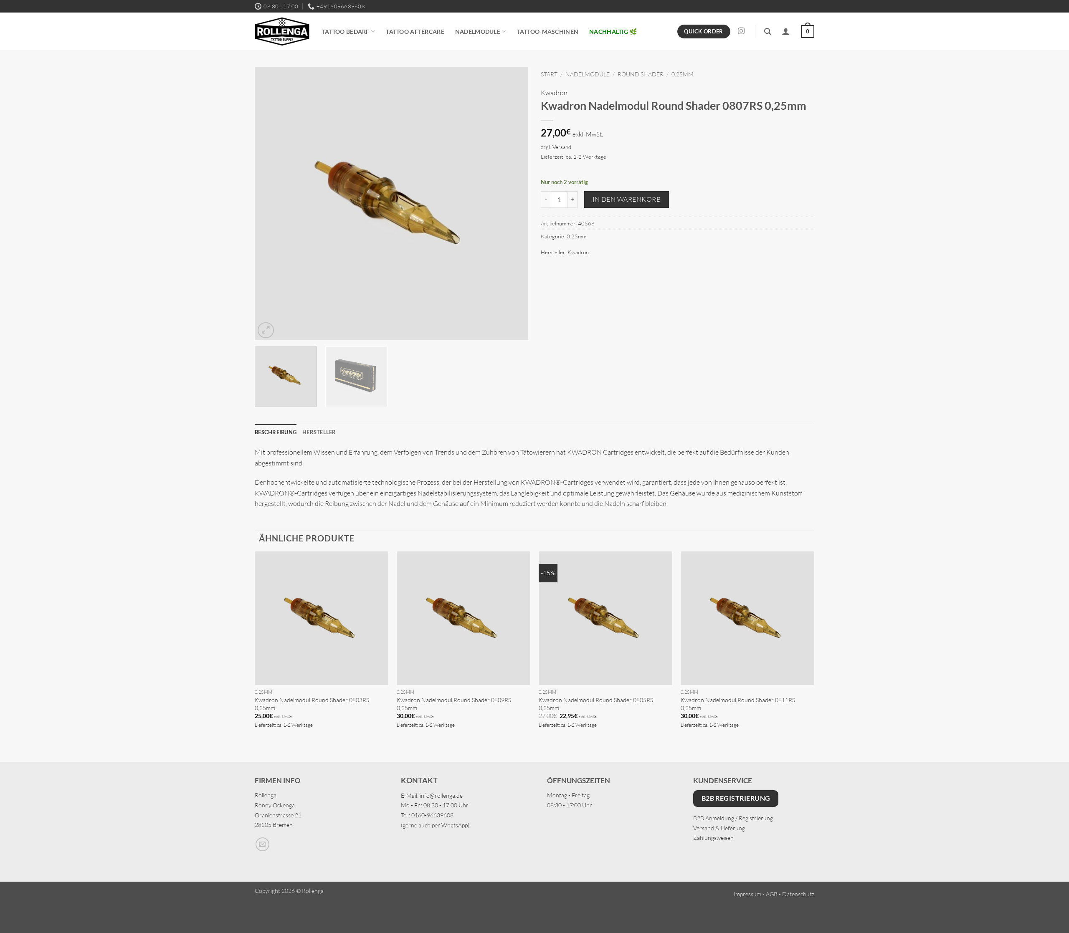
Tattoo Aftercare (415, 31)
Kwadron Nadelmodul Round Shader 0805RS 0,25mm (596, 703)
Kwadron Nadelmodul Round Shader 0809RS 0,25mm (454, 703)
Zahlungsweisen (713, 837)
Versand (561, 147)
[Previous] (270, 203)
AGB (772, 894)
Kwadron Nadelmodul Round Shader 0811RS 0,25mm (738, 703)
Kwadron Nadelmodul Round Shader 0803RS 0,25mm (312, 703)
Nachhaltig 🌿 (613, 31)
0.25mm (682, 74)
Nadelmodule (477, 31)
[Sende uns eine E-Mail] (262, 844)
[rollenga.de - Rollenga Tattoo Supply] (282, 31)
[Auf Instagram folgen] (741, 31)
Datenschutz (798, 894)
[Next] (512, 203)
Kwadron (554, 92)
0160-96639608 (432, 815)
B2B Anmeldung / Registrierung (733, 818)
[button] (767, 31)
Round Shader (641, 74)
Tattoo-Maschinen (548, 31)
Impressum (747, 894)
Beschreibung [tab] (275, 432)
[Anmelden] (786, 31)
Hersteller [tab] (319, 432)
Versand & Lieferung (719, 828)
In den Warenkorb (627, 199)
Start (549, 74)
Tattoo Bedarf (346, 31)
